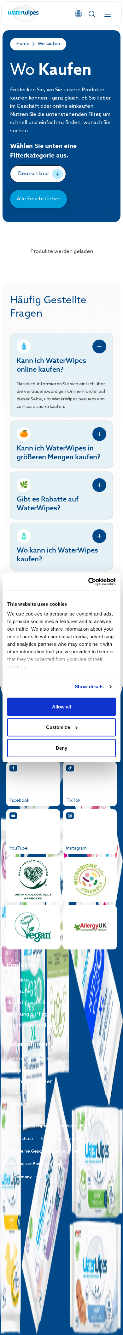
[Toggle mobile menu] (107, 13)
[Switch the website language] (78, 14)
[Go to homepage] (23, 14)
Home (22, 44)
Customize (58, 727)
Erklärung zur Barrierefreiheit (35, 1164)
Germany (22, 1177)
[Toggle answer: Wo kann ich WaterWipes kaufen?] (99, 536)
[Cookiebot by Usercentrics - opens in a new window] (88, 582)
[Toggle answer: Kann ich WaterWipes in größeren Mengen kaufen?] (99, 434)
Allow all (61, 706)
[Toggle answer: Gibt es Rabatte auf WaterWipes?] (99, 485)
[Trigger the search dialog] (92, 14)
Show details (89, 686)
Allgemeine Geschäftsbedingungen (42, 1151)
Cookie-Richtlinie (59, 1139)
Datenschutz (19, 1139)
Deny (61, 747)
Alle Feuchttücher (38, 199)
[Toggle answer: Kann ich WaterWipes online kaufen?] (99, 346)
